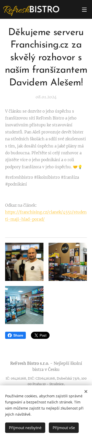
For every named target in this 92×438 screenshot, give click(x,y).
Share (18, 335)
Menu (84, 9)
